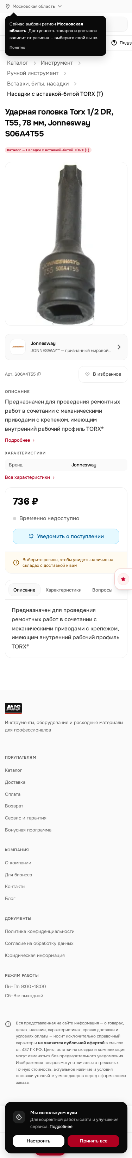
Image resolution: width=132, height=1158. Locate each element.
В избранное (107, 374)
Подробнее (17, 440)
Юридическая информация (35, 955)
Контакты (15, 886)
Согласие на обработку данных (39, 943)
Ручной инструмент (32, 73)
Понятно (17, 47)
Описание (24, 590)
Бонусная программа (28, 830)
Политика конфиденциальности (40, 931)
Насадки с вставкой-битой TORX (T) (55, 94)
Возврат (14, 806)
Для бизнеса (18, 875)
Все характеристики (27, 477)
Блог (10, 898)
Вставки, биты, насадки (38, 83)
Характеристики (64, 590)
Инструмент (57, 62)
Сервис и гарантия (25, 818)
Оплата (12, 794)
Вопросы (102, 590)
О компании (18, 863)
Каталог (17, 62)
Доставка (15, 782)
